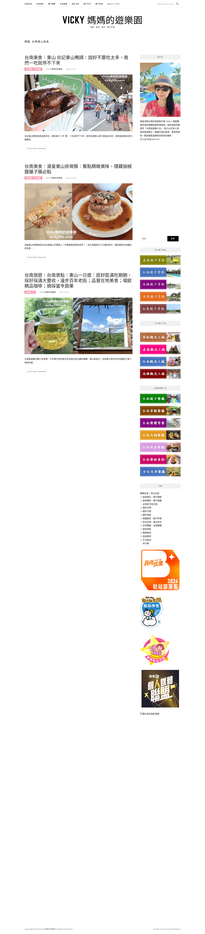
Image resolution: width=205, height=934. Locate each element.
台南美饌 (63, 4)
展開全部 (144, 493)
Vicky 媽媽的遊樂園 (102, 19)
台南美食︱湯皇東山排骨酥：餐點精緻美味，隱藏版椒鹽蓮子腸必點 (78, 169)
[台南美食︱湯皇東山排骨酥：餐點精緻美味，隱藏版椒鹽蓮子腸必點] (78, 211)
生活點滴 (147, 539)
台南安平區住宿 (150, 504)
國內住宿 (147, 507)
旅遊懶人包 (30, 292)
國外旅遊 (147, 514)
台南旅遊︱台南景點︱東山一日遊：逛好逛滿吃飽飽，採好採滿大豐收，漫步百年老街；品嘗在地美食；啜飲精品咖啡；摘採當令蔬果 (78, 280)
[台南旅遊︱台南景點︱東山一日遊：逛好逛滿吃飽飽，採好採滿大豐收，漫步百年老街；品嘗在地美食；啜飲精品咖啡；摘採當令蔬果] (78, 325)
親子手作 (87, 4)
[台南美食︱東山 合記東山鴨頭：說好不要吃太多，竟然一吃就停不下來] (78, 102)
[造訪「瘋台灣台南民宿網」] (149, 715)
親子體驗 (52, 4)
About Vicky (113, 4)
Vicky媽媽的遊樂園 (54, 69)
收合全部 (155, 493)
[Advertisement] (160, 186)
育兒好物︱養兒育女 (152, 522)
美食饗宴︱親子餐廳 (33, 69)
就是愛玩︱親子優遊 (152, 496)
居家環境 (147, 529)
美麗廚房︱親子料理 (152, 518)
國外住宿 (147, 511)
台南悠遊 (28, 4)
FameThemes (175, 929)
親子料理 (99, 4)
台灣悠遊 (40, 4)
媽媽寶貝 (147, 532)
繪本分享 (75, 4)
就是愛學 (147, 536)
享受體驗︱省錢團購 (152, 525)
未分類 (146, 543)
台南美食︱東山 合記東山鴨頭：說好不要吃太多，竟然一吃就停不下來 (76, 60)
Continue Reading (36, 148)
